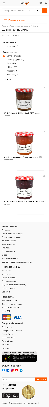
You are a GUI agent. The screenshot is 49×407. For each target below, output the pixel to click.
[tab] (24, 20)
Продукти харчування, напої (20, 26)
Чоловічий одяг (8, 338)
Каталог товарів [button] (16, 20)
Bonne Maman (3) (14, 56)
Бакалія (35, 26)
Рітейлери (6, 248)
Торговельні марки (10, 258)
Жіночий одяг (7, 334)
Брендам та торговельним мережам (17, 262)
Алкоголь (6, 345)
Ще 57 (8, 79)
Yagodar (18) (12, 71)
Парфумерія (7, 327)
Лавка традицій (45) (15, 59)
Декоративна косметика (12, 331)
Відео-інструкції (8, 288)
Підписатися (41, 379)
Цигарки (5, 348)
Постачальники (8, 251)
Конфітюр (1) (12, 46)
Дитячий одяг (8, 341)
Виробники (6, 255)
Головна (5, 26)
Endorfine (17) (12, 74)
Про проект (6, 230)
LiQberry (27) (12, 67)
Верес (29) (11, 63)
